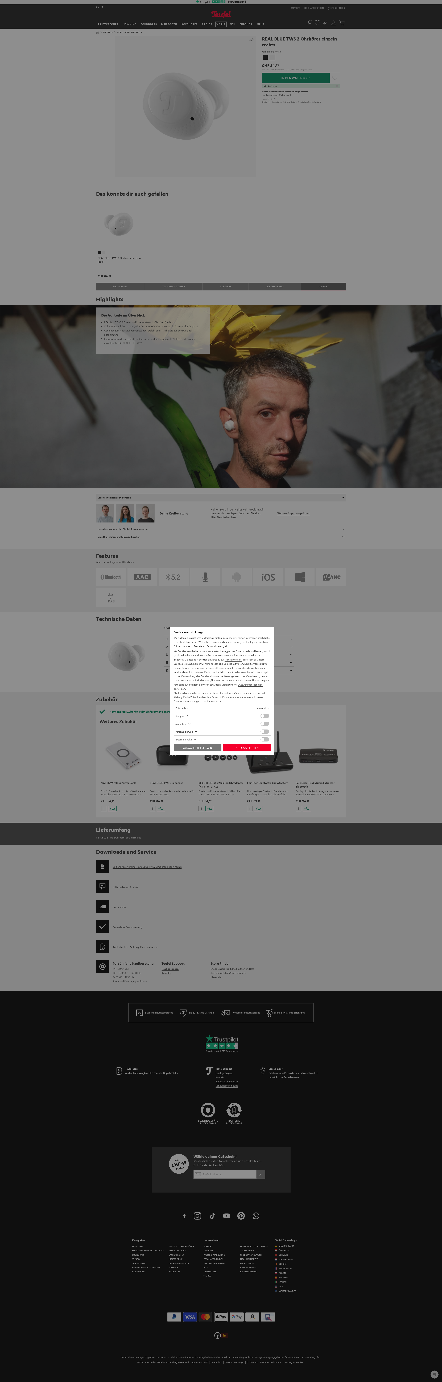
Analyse (179, 716)
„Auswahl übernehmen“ (250, 684)
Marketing (180, 723)
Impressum (213, 701)
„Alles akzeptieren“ (244, 672)
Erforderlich (181, 708)
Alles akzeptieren (247, 747)
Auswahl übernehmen (197, 747)
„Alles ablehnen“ (233, 659)
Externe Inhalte (183, 739)
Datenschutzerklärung (186, 701)
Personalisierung (184, 731)
